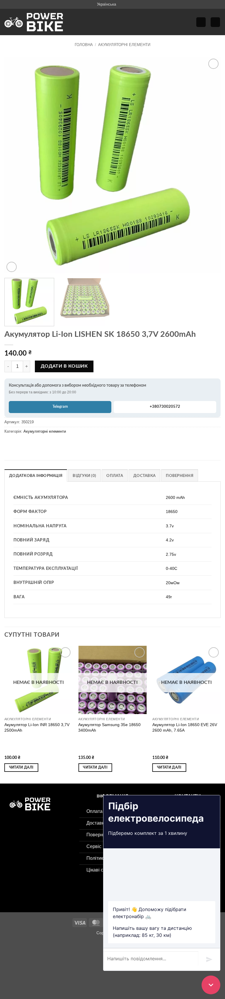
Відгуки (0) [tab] (84, 476)
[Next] (209, 165)
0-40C (171, 568)
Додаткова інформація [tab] (35, 476)
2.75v (171, 554)
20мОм (173, 582)
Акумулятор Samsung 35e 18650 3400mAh (109, 727)
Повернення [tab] (179, 476)
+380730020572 (165, 407)
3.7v (170, 526)
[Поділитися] (40, 946)
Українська (106, 4)
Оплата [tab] (114, 476)
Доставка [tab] (144, 476)
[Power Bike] (33, 22)
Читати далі (21, 767)
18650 (172, 511)
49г (169, 596)
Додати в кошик (64, 366)
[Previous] (16, 165)
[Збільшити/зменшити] (5, 946)
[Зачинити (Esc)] (57, 946)
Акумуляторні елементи (124, 45)
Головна (84, 45)
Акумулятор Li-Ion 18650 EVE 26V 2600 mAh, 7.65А (184, 727)
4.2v (170, 540)
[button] (201, 22)
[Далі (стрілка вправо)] (23, 971)
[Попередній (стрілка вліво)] (5, 971)
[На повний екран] (23, 946)
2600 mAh (175, 497)
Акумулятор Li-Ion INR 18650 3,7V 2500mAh (36, 727)
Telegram (60, 407)
